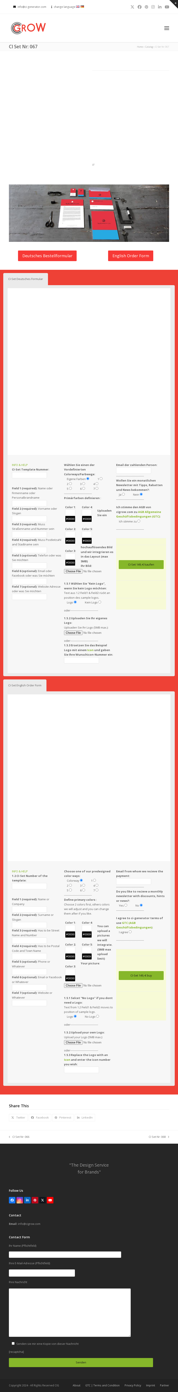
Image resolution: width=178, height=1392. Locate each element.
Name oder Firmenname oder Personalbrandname (32, 493)
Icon (90, 650)
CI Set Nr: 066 (19, 1137)
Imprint (150, 1385)
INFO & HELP (20, 465)
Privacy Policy (133, 1385)
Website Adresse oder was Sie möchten (36, 589)
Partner (164, 1385)
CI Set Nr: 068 (157, 1137)
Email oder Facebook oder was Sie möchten (33, 573)
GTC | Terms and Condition (102, 1385)
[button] (166, 28)
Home (140, 46)
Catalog (149, 46)
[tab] (25, 279)
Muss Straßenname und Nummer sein (33, 526)
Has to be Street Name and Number (35, 932)
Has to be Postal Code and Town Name (35, 948)
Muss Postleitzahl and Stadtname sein (36, 542)
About (76, 1385)
